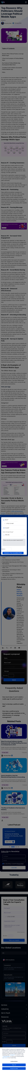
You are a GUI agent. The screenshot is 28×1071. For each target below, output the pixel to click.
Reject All (14, 1064)
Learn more (4, 1057)
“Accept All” (12, 1055)
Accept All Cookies (14, 1068)
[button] (3, 523)
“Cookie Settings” (6, 1056)
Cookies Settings (14, 1061)
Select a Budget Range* (8, 532)
